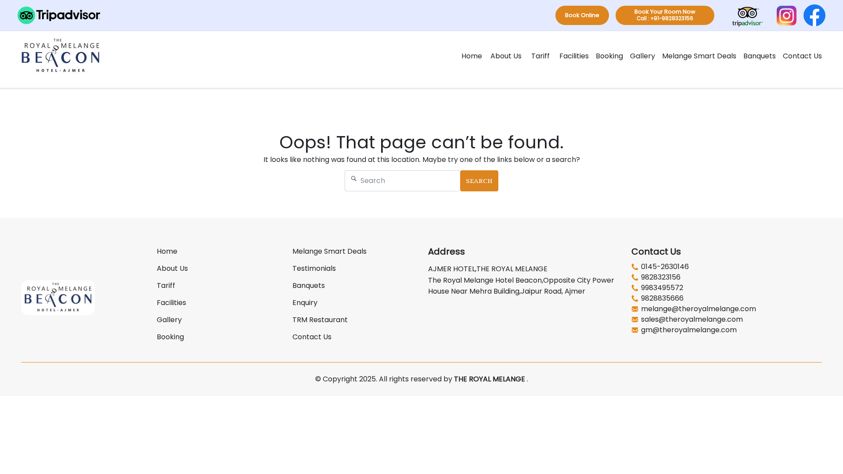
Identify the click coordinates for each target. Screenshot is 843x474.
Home (471, 56)
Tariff (540, 56)
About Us (506, 56)
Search (479, 181)
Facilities (574, 56)
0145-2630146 (665, 266)
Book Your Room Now (664, 14)
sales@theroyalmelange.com (692, 319)
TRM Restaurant (320, 320)
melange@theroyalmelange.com (698, 308)
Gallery (642, 56)
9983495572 (662, 287)
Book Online (582, 15)
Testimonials (314, 268)
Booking (609, 56)
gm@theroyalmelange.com (689, 330)
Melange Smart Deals (699, 56)
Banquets (759, 56)
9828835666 (662, 298)
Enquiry (304, 303)
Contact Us (802, 56)
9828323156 (661, 277)
